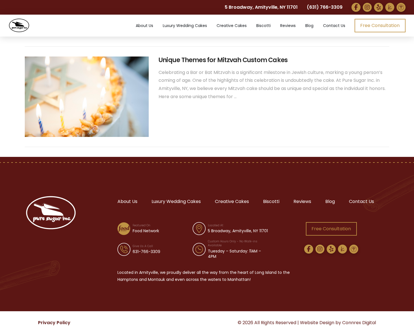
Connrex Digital (359, 322)
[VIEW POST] (87, 97)
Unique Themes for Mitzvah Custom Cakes (223, 59)
